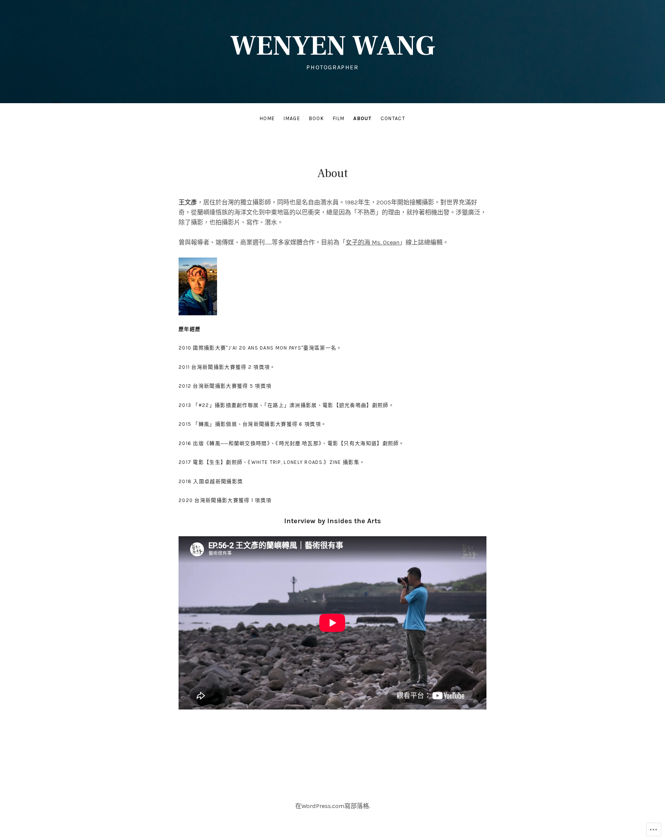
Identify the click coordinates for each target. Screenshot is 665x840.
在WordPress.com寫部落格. (332, 806)
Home (267, 118)
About (362, 118)
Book (316, 118)
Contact (393, 118)
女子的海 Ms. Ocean (372, 242)
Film (338, 118)
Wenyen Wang (332, 46)
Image (292, 118)
